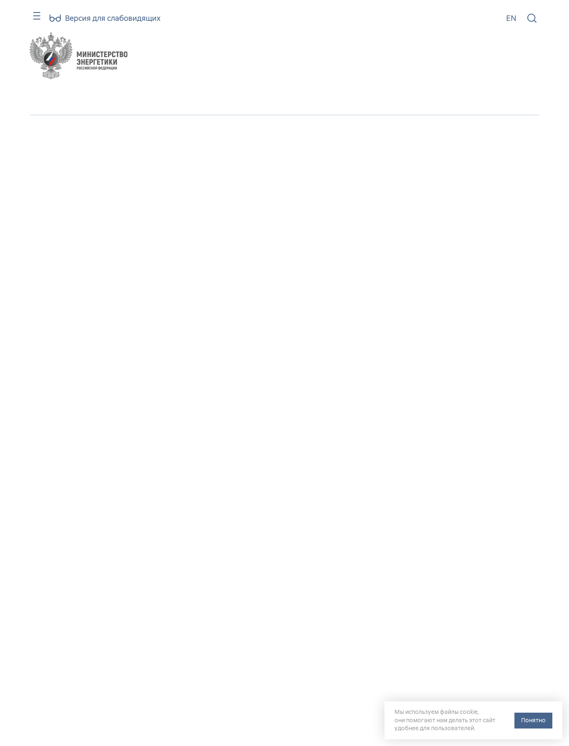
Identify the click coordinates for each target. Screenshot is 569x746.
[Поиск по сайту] (532, 18)
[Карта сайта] (33, 20)
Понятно (533, 720)
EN (511, 18)
